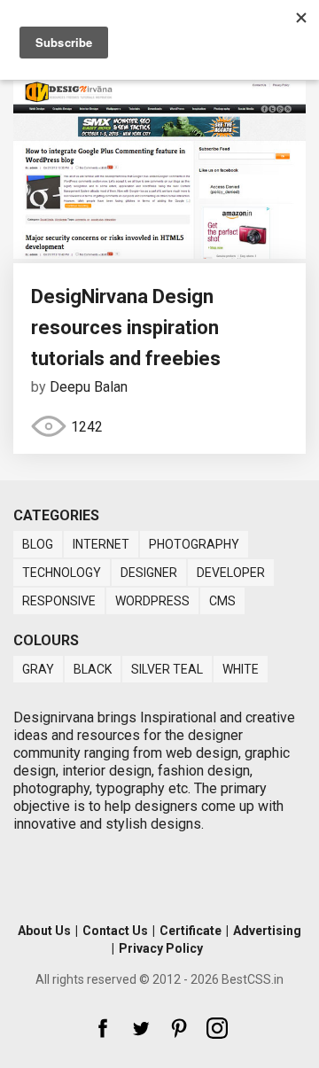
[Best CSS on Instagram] (217, 1028)
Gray (38, 669)
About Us (44, 931)
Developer (231, 572)
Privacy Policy (161, 948)
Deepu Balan (89, 386)
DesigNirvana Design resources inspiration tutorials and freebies (126, 327)
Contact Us (115, 931)
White (240, 669)
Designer (149, 572)
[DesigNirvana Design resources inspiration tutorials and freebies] (159, 254)
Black (93, 669)
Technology (61, 572)
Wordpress (152, 601)
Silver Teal (167, 669)
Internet (101, 544)
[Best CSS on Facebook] (103, 1028)
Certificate (191, 931)
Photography (194, 544)
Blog (37, 544)
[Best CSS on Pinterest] (179, 1028)
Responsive (59, 601)
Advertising (267, 931)
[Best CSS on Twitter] (141, 1028)
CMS (222, 601)
